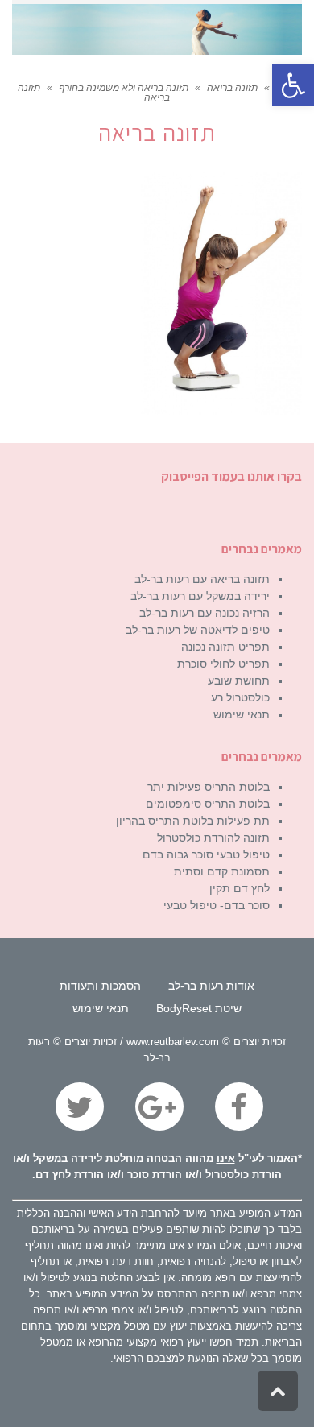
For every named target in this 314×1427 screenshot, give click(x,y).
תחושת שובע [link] (239, 680)
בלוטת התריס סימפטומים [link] (208, 803)
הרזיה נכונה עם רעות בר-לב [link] (204, 612)
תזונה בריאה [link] (232, 87)
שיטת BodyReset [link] (199, 1008)
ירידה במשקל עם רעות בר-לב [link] (200, 595)
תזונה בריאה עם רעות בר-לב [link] (202, 579)
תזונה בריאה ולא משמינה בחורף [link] (123, 87)
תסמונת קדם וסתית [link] (222, 871)
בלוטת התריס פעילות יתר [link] (208, 786)
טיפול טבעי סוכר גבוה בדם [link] (206, 854)
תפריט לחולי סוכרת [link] (223, 663)
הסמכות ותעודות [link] (100, 985)
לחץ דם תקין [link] (239, 888)
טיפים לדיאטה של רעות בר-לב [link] (198, 629)
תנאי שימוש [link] (241, 714)
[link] (293, 85)
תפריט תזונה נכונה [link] (225, 646)
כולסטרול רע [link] (240, 697)
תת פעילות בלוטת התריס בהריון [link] (193, 820)
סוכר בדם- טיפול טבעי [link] (216, 905)
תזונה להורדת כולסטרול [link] (213, 837)
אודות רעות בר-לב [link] (211, 985)
